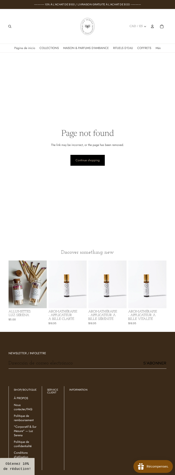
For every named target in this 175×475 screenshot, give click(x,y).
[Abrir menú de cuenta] (152, 26)
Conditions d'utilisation (21, 455)
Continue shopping (88, 160)
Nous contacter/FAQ (23, 407)
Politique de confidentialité (23, 444)
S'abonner (154, 363)
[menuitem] (158, 48)
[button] (17, 466)
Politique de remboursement (24, 418)
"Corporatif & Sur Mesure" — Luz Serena (25, 431)
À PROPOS (21, 398)
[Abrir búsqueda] (10, 26)
